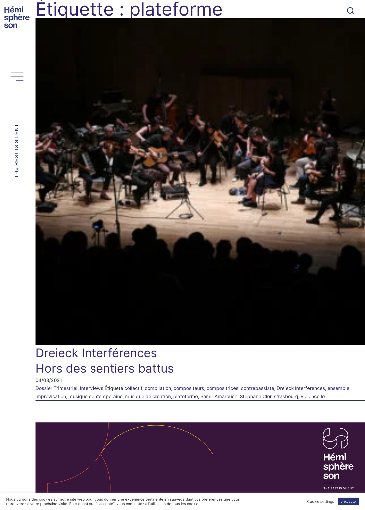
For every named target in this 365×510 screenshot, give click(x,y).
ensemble (338, 388)
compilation (158, 388)
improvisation (51, 396)
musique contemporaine (96, 396)
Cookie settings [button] (320, 501)
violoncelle (313, 396)
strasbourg (286, 396)
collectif (133, 388)
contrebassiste (257, 388)
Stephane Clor (255, 396)
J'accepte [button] (348, 501)
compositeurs (189, 388)
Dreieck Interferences (301, 388)
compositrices (222, 388)
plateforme (185, 396)
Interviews (91, 388)
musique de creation (148, 396)
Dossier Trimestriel (56, 388)
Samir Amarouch (218, 396)
